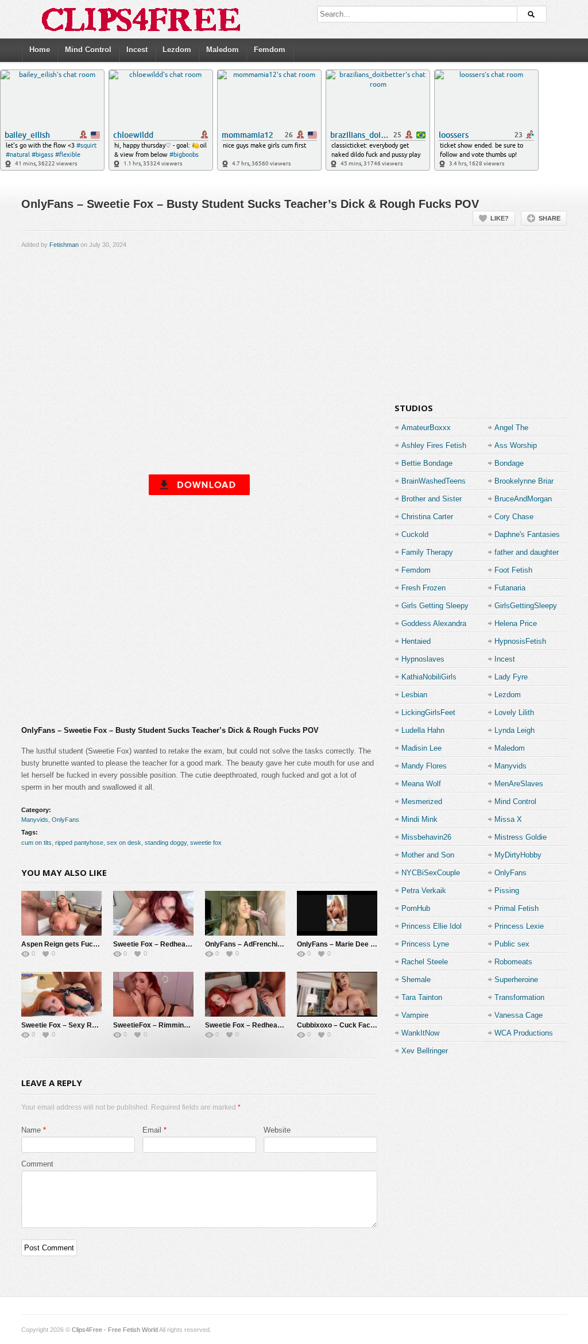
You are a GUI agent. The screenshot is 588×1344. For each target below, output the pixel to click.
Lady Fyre (511, 677)
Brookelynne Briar (524, 481)
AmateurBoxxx (426, 427)
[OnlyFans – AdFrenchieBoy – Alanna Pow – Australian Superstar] (245, 913)
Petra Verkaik (423, 890)
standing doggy (166, 842)
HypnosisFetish (520, 641)
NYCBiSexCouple (430, 872)
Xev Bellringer (424, 1050)
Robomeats (513, 961)
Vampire (414, 1015)
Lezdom (177, 49)
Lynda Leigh (514, 730)
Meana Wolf (421, 783)
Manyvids (34, 819)
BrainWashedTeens (433, 481)
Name (31, 1130)
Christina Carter (427, 516)
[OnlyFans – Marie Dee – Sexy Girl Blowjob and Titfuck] (337, 913)
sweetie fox (206, 842)
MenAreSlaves (518, 783)
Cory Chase (513, 516)
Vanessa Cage (518, 1015)
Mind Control (88, 49)
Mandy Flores (424, 766)
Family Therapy (427, 552)
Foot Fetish (513, 570)
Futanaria (509, 588)
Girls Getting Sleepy (435, 605)
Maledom (222, 49)
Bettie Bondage (426, 463)
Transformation (519, 997)
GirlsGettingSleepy (525, 605)
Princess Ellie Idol (431, 926)
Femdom (269, 49)
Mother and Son (427, 855)
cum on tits (36, 842)
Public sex (511, 944)
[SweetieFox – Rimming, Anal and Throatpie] (153, 994)
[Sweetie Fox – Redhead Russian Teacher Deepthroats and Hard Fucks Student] (245, 994)
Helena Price (515, 623)
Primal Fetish (516, 908)
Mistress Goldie (520, 837)
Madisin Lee (421, 748)
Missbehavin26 (426, 837)
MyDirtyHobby (517, 855)
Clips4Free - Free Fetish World (115, 1329)
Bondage (509, 463)
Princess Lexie (519, 926)
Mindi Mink (419, 819)
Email (151, 1130)
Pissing (506, 890)
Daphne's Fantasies (527, 534)
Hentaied (416, 641)
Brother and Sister (431, 499)
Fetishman (64, 244)
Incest (137, 49)
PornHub (415, 908)
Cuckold (414, 534)
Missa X (508, 819)
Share (549, 218)
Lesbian (414, 694)
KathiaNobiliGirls (429, 677)
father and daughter (526, 552)
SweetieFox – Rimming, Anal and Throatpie (183, 1025)
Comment (37, 1164)
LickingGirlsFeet (428, 712)
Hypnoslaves (422, 659)
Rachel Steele (424, 961)
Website (277, 1130)
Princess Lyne (425, 944)
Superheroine (516, 979)
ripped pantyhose (79, 842)
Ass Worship (515, 445)
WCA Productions (523, 1033)
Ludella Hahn (422, 730)
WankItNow (420, 1033)
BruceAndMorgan (523, 499)
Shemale (416, 979)
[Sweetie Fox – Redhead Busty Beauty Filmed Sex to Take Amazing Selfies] (153, 913)
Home (39, 49)
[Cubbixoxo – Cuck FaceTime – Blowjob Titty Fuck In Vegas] (337, 994)
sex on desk (124, 842)
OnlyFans (65, 819)
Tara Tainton (421, 997)
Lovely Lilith (514, 712)
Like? (499, 218)
